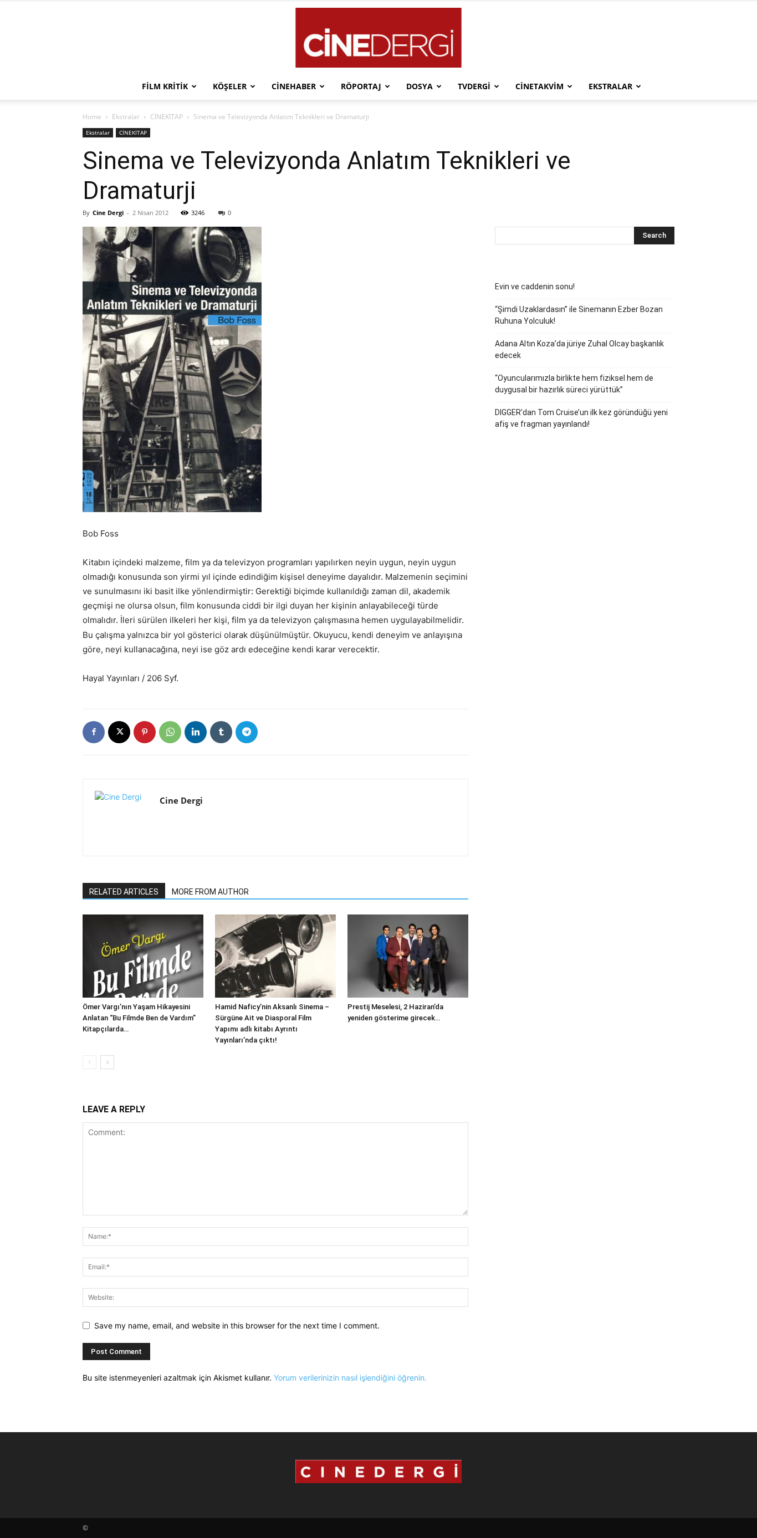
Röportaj (361, 86)
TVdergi (474, 86)
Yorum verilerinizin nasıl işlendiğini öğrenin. (350, 1377)
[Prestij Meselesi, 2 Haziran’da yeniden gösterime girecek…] (407, 956)
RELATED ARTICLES (123, 891)
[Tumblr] (221, 732)
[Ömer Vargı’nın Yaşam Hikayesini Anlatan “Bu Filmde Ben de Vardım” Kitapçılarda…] (143, 956)
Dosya (419, 86)
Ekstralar (610, 86)
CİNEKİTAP (166, 116)
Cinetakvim (539, 86)
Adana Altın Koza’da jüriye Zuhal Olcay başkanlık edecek (579, 349)
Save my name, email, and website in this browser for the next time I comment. (237, 1325)
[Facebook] (94, 732)
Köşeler (230, 86)
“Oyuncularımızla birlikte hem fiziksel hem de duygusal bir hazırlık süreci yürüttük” (574, 384)
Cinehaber (294, 86)
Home (92, 116)
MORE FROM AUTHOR (210, 891)
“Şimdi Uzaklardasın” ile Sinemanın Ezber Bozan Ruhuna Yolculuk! (579, 315)
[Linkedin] (196, 732)
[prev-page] (89, 1062)
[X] (119, 732)
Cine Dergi (108, 212)
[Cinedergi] (378, 38)
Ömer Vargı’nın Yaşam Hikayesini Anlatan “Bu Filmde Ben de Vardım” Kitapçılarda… (139, 1018)
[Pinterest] (145, 732)
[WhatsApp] (170, 732)
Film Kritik (165, 86)
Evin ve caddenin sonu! (535, 286)
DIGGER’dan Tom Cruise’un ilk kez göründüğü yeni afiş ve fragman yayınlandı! (581, 418)
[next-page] (107, 1062)
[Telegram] (247, 732)
